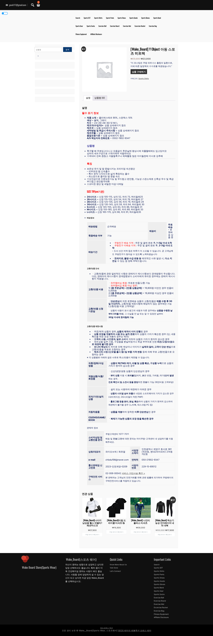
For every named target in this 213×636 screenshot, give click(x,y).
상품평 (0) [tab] (99, 98)
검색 (67, 49)
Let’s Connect (115, 571)
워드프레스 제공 (106, 628)
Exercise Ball (102, 26)
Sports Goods (133, 18)
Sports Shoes (122, 18)
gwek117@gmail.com (17, 5)
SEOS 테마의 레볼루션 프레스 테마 (134, 630)
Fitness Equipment (81, 34)
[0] (37, 5)
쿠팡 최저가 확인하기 (92, 534)
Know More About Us (118, 565)
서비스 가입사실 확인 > (133, 473)
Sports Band (157, 18)
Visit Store (114, 568)
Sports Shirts (98, 18)
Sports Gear (79, 26)
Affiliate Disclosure (96, 34)
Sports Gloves (145, 18)
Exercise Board (114, 26)
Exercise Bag (153, 26)
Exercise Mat (127, 26)
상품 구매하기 (139, 71)
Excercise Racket (140, 26)
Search (78, 18)
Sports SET (87, 18)
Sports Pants (110, 18)
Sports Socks (91, 26)
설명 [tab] (88, 98)
